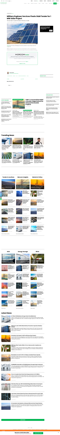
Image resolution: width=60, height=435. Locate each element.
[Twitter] (5, 1)
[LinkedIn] (7, 1)
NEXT (36, 79)
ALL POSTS (22, 79)
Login (55, 3)
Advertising (15, 429)
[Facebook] (1, 1)
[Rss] (3, 1)
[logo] (3, 3)
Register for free (22, 63)
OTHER (43, 3)
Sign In (27, 61)
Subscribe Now (38, 433)
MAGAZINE (51, 3)
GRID (29, 3)
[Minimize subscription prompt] (58, 432)
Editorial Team (20, 429)
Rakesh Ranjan (15, 22)
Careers (29, 429)
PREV (8, 79)
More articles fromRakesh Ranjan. (14, 73)
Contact (25, 429)
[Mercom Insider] (36, 0)
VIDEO (46, 3)
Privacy (42, 429)
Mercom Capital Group (36, 429)
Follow (8, 45)
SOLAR (25, 3)
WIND (39, 3)
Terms (46, 429)
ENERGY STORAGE (34, 3)
